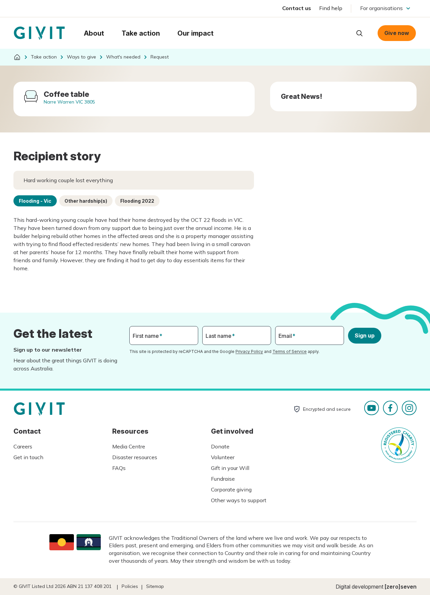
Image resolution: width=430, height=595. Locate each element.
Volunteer (222, 457)
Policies (130, 586)
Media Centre (128, 446)
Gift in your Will (230, 468)
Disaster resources (134, 457)
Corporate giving (231, 489)
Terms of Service (289, 351)
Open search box (359, 33)
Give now (396, 33)
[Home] (17, 57)
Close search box (343, 33)
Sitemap (155, 586)
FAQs (119, 468)
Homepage (39, 33)
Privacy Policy (249, 351)
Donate (220, 446)
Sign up (365, 335)
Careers (22, 446)
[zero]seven (401, 586)
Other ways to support (238, 500)
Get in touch (28, 457)
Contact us (296, 8)
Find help (330, 8)
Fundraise (223, 478)
